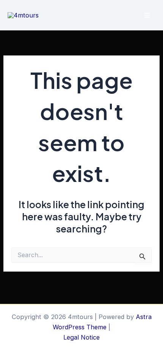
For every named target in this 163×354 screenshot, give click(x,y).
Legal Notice (81, 337)
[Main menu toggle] (146, 15)
